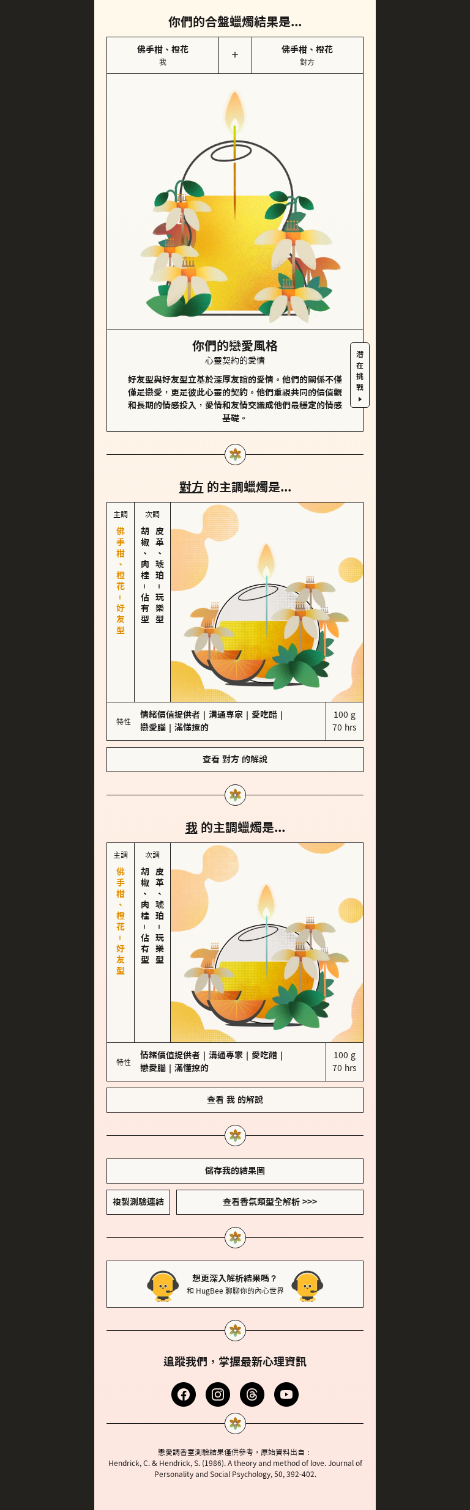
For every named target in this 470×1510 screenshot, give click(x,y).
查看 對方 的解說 (235, 708)
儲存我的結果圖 (235, 1068)
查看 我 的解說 (235, 997)
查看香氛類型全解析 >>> (270, 1099)
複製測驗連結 (138, 1099)
